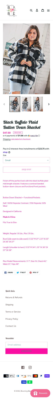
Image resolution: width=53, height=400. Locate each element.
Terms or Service (13, 312)
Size (4, 155)
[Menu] (48, 10)
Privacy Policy (11, 319)
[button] (21, 136)
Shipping (6, 139)
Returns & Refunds (13, 297)
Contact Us (10, 326)
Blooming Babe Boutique (30, 391)
